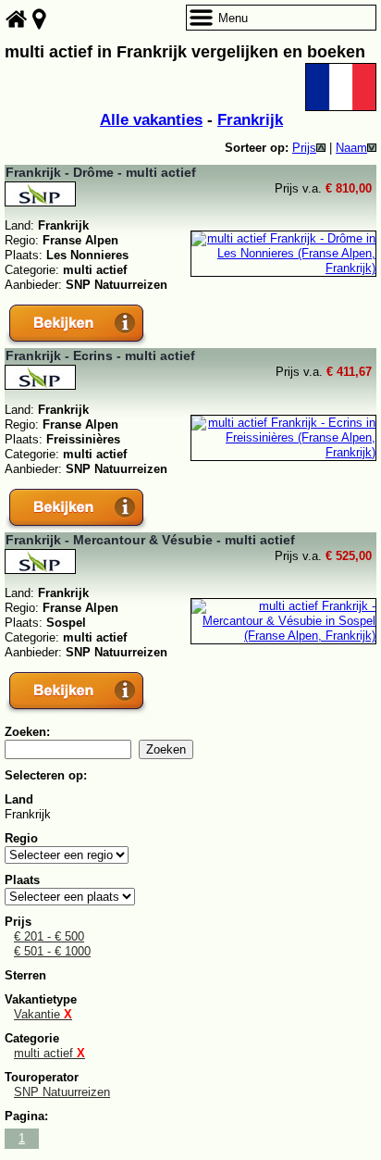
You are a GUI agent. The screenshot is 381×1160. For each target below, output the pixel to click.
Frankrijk (250, 120)
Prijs (304, 148)
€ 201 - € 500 (49, 936)
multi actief (49, 1053)
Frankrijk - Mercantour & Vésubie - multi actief (150, 539)
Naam (351, 148)
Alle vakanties (151, 120)
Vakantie (43, 1014)
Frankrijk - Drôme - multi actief (101, 172)
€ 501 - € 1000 (52, 951)
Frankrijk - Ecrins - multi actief (100, 355)
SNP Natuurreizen (62, 1092)
